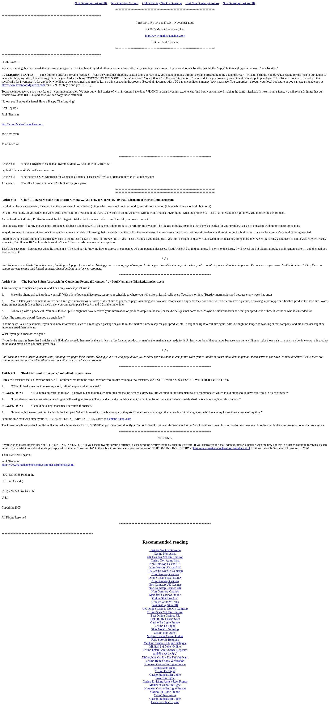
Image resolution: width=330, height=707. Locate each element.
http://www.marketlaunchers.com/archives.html (221, 448)
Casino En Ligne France (165, 622)
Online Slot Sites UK (165, 598)
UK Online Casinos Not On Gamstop (165, 608)
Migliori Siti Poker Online (165, 646)
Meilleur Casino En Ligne (165, 685)
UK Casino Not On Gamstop (165, 570)
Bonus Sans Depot (165, 667)
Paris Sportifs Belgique (165, 639)
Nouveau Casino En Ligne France (165, 664)
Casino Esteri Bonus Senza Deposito (165, 650)
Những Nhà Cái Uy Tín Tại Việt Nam (165, 657)
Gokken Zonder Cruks (165, 601)
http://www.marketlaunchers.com (165, 35)
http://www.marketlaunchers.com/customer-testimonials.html (38, 464)
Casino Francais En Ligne (165, 698)
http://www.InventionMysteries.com (23, 85)
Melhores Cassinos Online (165, 594)
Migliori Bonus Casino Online (165, 636)
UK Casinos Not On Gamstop (165, 557)
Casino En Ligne (165, 625)
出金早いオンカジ (165, 653)
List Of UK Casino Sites (165, 619)
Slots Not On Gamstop (165, 629)
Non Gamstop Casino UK (165, 564)
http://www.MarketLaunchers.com (22, 124)
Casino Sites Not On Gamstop (165, 612)
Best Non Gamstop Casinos (202, 3)
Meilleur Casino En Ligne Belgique (165, 643)
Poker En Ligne (165, 678)
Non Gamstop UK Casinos (165, 584)
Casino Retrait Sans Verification (165, 660)
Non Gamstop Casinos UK (91, 3)
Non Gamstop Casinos (124, 3)
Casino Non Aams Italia (165, 560)
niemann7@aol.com (119, 418)
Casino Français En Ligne (165, 674)
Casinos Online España (165, 702)
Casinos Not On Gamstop (165, 550)
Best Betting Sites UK (165, 605)
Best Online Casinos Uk (165, 615)
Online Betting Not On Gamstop (162, 3)
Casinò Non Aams (165, 695)
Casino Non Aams (165, 553)
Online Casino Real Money (165, 577)
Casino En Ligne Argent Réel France (165, 681)
